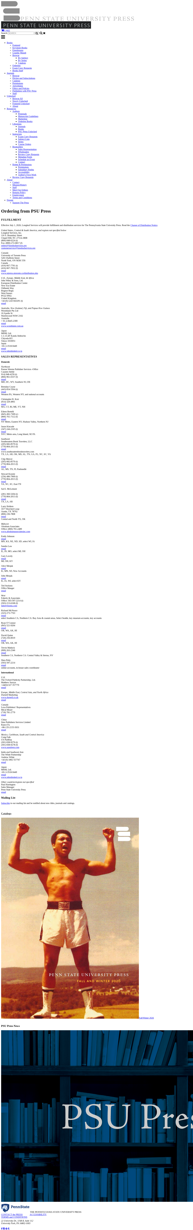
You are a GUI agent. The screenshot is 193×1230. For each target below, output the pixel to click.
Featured (16, 45)
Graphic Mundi (19, 53)
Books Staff (17, 70)
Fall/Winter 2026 (146, 1018)
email (3, 270)
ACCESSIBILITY (38, 1214)
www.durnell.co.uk (9, 697)
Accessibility (24, 172)
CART (7, 30)
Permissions (17, 83)
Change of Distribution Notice (143, 225)
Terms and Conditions (22, 197)
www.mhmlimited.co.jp (11, 351)
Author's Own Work (27, 175)
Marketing (22, 119)
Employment (18, 195)
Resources (11, 108)
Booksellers (17, 147)
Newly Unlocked (20, 101)
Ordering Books (25, 121)
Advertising (17, 86)
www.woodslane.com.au (12, 326)
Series (20, 142)
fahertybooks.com (9, 605)
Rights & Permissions (22, 164)
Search (4, 33)
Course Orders (24, 144)
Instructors (17, 134)
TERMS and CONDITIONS (14, 1217)
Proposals (22, 114)
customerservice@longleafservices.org (18, 248)
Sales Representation (27, 149)
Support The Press (20, 202)
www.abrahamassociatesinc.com (15, 531)
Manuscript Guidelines (28, 116)
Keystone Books (19, 48)
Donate (10, 200)
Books (10, 42)
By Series (22, 60)
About (15, 106)
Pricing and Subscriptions (23, 78)
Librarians (16, 124)
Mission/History (19, 185)
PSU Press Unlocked (27, 131)
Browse (15, 55)
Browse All (17, 98)
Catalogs (22, 63)
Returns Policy (19, 192)
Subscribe (5, 803)
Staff (14, 93)
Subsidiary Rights (26, 169)
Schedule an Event (26, 159)
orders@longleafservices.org (14, 245)
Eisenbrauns (17, 50)
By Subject (23, 58)
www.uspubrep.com (10, 747)
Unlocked (11, 96)
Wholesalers (23, 152)
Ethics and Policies (20, 88)
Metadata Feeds (25, 157)
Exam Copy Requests (22, 68)
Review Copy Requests (28, 154)
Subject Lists (24, 139)
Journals (10, 73)
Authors (16, 111)
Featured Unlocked (21, 103)
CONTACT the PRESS (12, 1214)
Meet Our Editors (20, 190)
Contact (21, 162)
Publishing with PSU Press (24, 91)
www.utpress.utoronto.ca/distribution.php (19, 273)
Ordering (16, 65)
